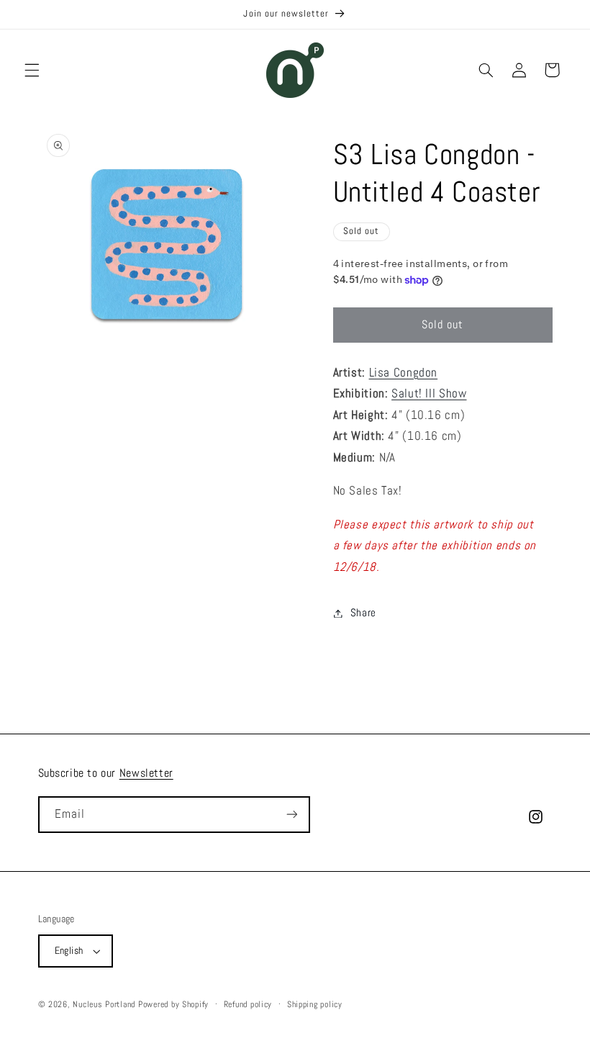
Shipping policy (314, 1004)
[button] (31, 69)
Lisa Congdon (403, 372)
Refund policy (248, 1004)
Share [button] (363, 612)
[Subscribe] (291, 814)
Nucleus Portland (104, 1004)
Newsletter (146, 772)
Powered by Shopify (173, 1004)
